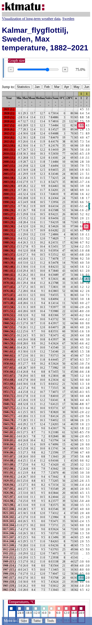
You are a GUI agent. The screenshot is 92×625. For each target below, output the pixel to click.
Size (24, 621)
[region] (46, 341)
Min (19, 101)
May (76, 87)
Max (25, 101)
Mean (31, 101)
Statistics (23, 87)
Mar (56, 87)
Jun (86, 87)
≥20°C (69, 101)
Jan (37, 87)
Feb (47, 87)
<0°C (62, 101)
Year (9, 101)
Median (40, 101)
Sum (55, 101)
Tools (50, 621)
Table (37, 621)
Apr (66, 87)
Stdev (48, 101)
